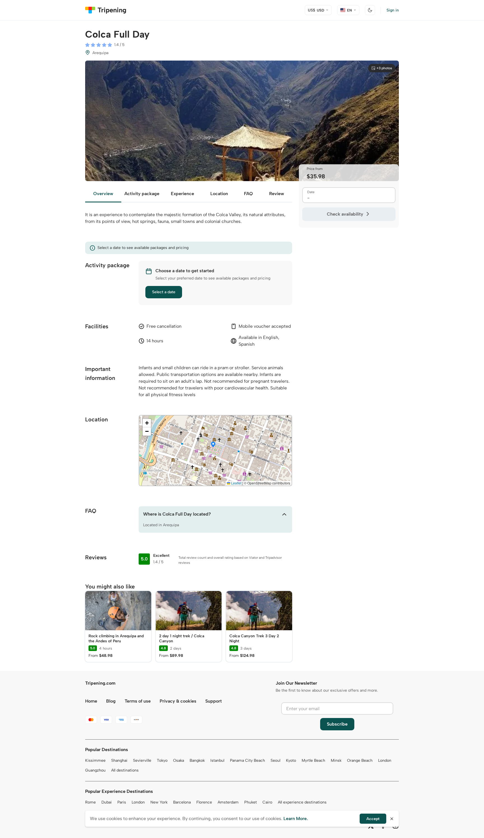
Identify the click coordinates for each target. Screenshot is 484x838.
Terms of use (138, 701)
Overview (103, 193)
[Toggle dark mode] (370, 10)
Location (219, 193)
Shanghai (119, 760)
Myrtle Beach (313, 760)
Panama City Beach (247, 760)
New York (158, 802)
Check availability (345, 214)
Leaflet (235, 483)
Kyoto (291, 760)
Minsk (336, 760)
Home (91, 701)
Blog (111, 701)
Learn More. (295, 818)
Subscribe (337, 724)
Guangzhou (95, 770)
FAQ (248, 193)
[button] (213, 445)
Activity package (141, 193)
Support (213, 701)
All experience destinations (302, 802)
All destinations (125, 770)
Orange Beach (360, 760)
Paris (121, 802)
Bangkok (197, 760)
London (384, 760)
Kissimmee (95, 760)
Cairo (267, 802)
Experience (182, 193)
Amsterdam (228, 802)
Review (276, 193)
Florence (204, 802)
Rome (90, 802)
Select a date (163, 292)
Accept (373, 818)
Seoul (275, 760)
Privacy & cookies (178, 701)
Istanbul (217, 760)
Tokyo (162, 760)
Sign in (393, 10)
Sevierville (142, 760)
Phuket (250, 802)
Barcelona (182, 802)
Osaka (178, 760)
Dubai (106, 802)
